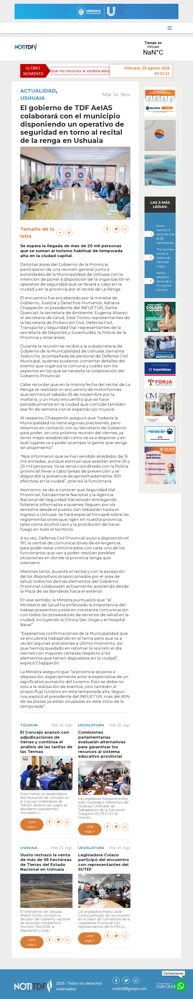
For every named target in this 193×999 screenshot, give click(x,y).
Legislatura (91, 725)
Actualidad (38, 91)
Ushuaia (32, 98)
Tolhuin (29, 725)
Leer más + (32, 824)
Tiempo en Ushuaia (153, 48)
